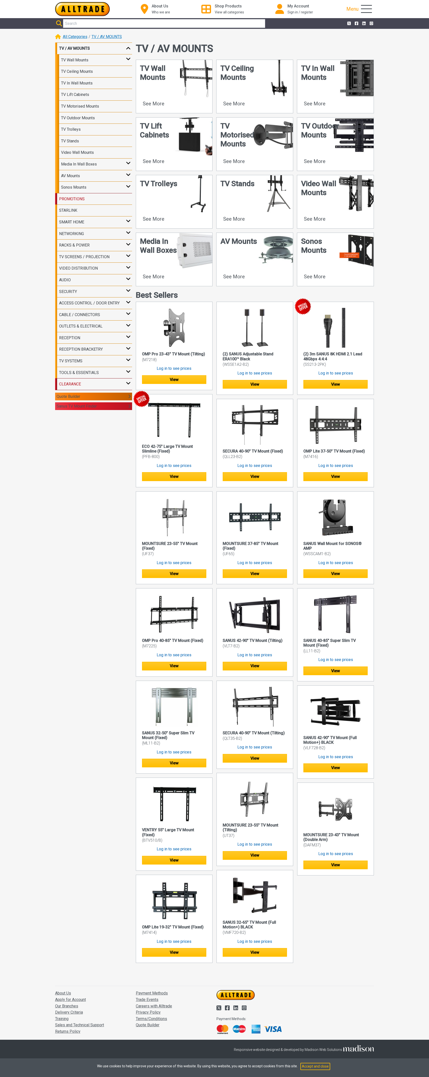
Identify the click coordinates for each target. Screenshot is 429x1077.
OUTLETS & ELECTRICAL (81, 326)
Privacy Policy (148, 1012)
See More (153, 104)
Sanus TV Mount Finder (77, 406)
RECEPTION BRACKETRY (81, 349)
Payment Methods (152, 993)
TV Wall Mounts (74, 60)
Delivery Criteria (69, 1012)
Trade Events (147, 999)
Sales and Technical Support (79, 1025)
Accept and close (315, 1066)
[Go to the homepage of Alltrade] (82, 9)
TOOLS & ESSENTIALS (79, 372)
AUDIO (65, 280)
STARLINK (68, 210)
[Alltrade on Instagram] (371, 23)
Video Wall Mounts (77, 152)
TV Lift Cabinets (75, 94)
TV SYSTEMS (70, 361)
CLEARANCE (70, 384)
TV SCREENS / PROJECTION (84, 256)
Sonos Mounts (73, 187)
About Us (63, 993)
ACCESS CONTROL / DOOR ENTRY (89, 303)
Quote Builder (68, 396)
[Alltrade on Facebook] (356, 23)
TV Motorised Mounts (80, 106)
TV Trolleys (71, 129)
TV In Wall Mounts (77, 83)
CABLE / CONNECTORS (79, 314)
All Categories (75, 36)
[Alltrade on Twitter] (348, 23)
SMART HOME (71, 222)
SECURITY (68, 291)
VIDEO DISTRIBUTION (78, 268)
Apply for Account (70, 999)
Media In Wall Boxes (79, 164)
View (174, 379)
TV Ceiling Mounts (77, 71)
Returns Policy (67, 1031)
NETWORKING (71, 233)
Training (62, 1018)
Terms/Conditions (151, 1018)
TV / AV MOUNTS (107, 36)
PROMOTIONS (72, 199)
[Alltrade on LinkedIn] (363, 23)
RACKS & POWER (74, 245)
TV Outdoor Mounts (78, 118)
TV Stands (70, 141)
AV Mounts (70, 175)
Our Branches (66, 1006)
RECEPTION (69, 337)
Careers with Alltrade (154, 1006)
